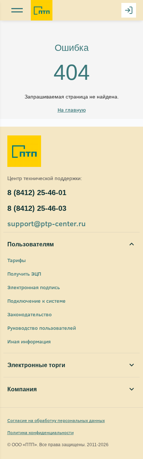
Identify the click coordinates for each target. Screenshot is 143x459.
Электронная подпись (33, 287)
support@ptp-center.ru (46, 223)
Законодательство (29, 314)
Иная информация (29, 341)
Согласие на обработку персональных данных (56, 420)
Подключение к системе (36, 300)
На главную (72, 109)
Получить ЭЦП (24, 273)
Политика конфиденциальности (40, 432)
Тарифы (16, 260)
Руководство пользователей (41, 327)
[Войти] (128, 10)
